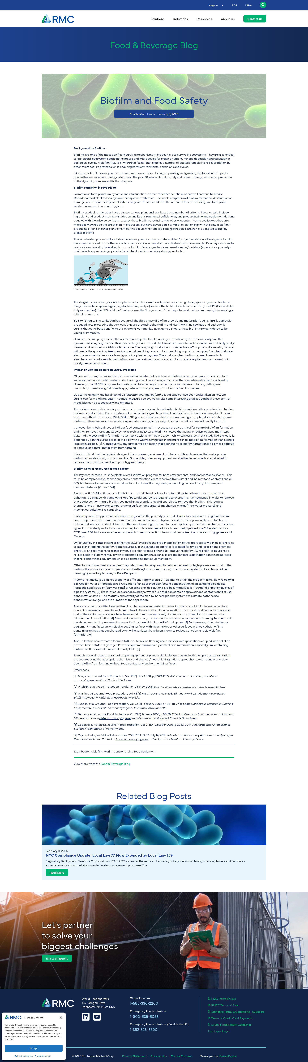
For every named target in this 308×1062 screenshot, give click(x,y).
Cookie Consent (181, 1056)
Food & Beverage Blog (154, 44)
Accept (34, 1048)
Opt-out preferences (24, 1056)
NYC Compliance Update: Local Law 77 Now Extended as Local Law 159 (109, 855)
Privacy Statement (43, 1056)
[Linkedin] (86, 1017)
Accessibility (159, 1056)
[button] (61, 1017)
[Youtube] (97, 1017)
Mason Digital (228, 1056)
